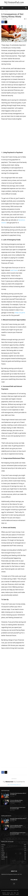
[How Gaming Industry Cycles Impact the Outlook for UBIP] (5, 809)
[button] (26, 8)
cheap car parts (19, 312)
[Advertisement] (14, 136)
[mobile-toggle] (2, 8)
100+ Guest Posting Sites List (14, 784)
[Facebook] (2, 22)
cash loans (14, 270)
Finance (6, 11)
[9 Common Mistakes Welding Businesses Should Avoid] (5, 802)
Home (2, 11)
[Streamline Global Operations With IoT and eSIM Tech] (5, 795)
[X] (5, 22)
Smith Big (4, 18)
